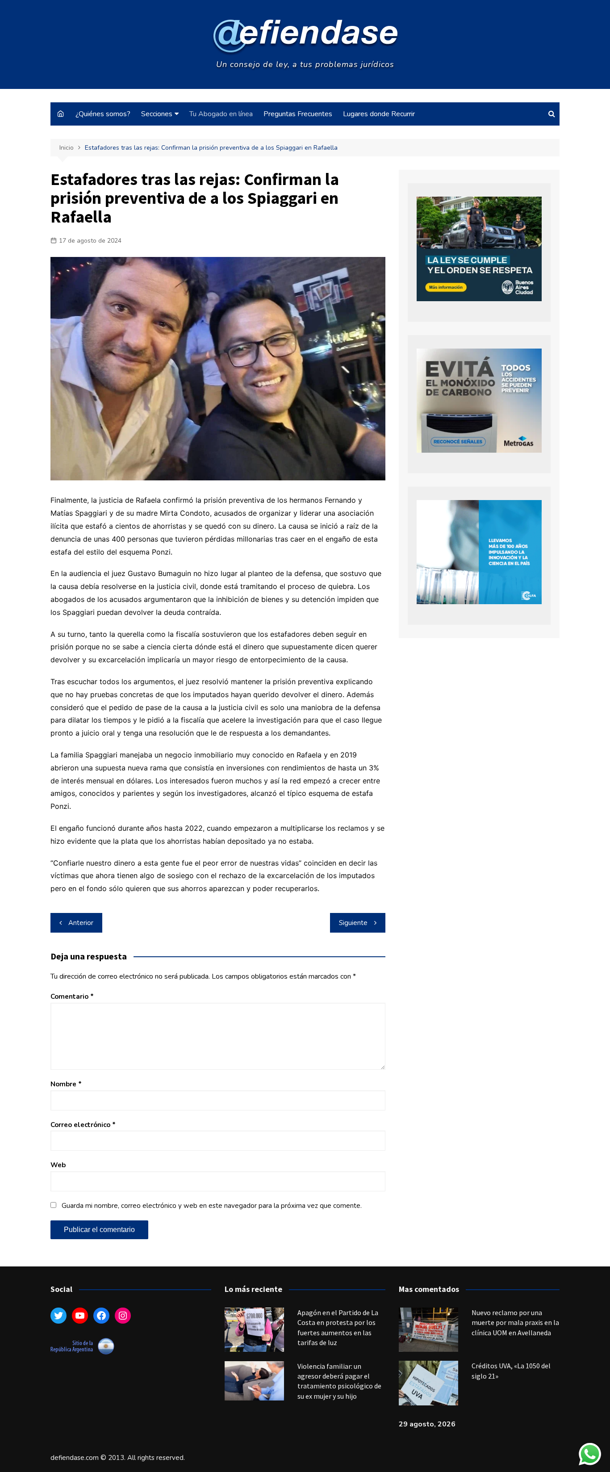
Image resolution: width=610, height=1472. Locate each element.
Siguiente (353, 922)
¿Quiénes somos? (102, 114)
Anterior (80, 922)
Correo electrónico (83, 1124)
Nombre (66, 1084)
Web (58, 1165)
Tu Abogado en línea (221, 114)
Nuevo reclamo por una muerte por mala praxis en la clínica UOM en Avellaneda (515, 1322)
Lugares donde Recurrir (379, 114)
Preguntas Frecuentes (297, 114)
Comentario (72, 996)
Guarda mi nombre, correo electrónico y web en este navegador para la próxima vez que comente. (212, 1205)
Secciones (156, 114)
